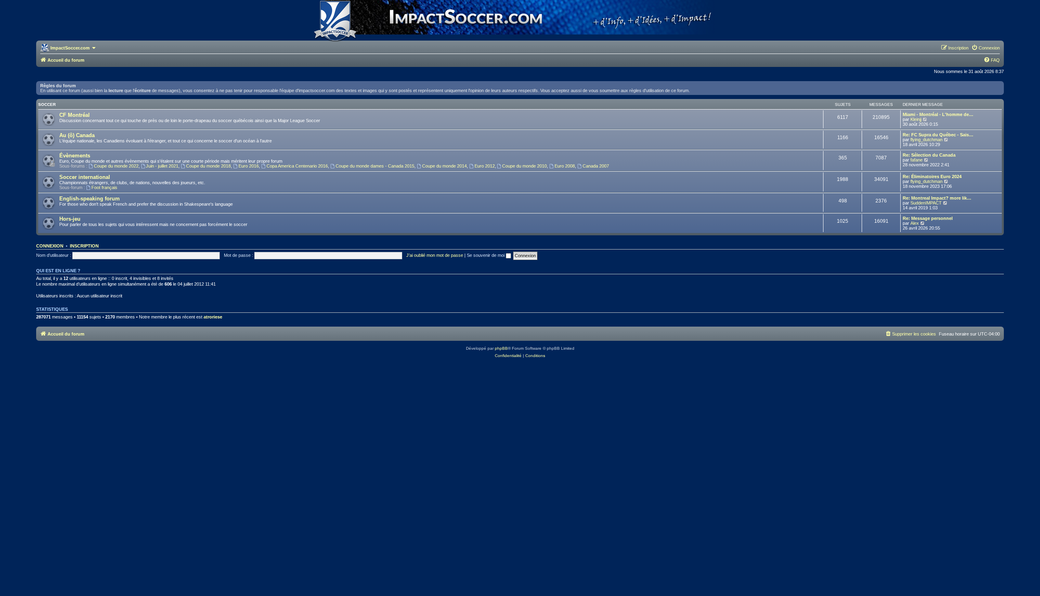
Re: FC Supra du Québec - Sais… (938, 134)
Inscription (84, 245)
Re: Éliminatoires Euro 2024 (932, 176)
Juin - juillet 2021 (162, 166)
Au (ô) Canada (77, 135)
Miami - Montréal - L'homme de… (938, 114)
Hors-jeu (69, 219)
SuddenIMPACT (926, 202)
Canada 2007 (596, 166)
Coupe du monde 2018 (208, 166)
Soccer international (84, 177)
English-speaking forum (89, 199)
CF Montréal (74, 115)
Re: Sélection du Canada (929, 155)
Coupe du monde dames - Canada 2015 (375, 166)
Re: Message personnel (928, 218)
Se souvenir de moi (486, 255)
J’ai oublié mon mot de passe (434, 255)
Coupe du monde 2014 (444, 166)
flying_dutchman (926, 139)
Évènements (74, 156)
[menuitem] (985, 48)
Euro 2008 (565, 166)
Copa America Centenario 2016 (297, 166)
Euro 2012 (484, 166)
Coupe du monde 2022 (116, 166)
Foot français (104, 187)
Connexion (49, 245)
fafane (916, 159)
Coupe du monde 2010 (524, 166)
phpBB (501, 348)
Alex (914, 223)
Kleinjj (915, 119)
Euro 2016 (248, 166)
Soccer (47, 104)
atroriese (213, 316)
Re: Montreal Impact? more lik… (937, 198)
